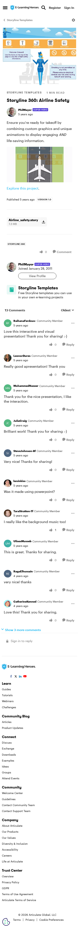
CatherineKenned (24, 601)
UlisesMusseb (22, 541)
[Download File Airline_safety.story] (43, 221)
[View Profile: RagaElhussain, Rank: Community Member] (8, 574)
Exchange (8, 748)
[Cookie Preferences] (6, 922)
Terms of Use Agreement (17, 894)
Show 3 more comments (23, 630)
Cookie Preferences (51, 919)
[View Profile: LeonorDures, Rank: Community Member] (8, 358)
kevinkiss (19, 481)
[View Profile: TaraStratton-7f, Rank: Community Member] (8, 513)
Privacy (30, 919)
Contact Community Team (18, 805)
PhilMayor (25, 109)
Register (55, 7)
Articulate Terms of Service (19, 900)
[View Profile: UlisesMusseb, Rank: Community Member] (8, 543)
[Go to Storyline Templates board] (11, 289)
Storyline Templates (20, 20)
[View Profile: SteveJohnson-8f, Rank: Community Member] (8, 453)
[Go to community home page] (24, 7)
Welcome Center (12, 793)
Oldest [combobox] (67, 310)
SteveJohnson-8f (24, 451)
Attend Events (10, 778)
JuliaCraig (20, 420)
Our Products (10, 831)
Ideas (5, 766)
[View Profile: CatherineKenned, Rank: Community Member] (8, 604)
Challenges (9, 707)
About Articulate (12, 825)
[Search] (43, 7)
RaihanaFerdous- (24, 320)
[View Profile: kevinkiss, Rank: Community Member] (8, 483)
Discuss (7, 742)
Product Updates (12, 727)
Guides (6, 689)
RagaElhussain (23, 571)
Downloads (9, 754)
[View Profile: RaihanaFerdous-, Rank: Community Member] (8, 323)
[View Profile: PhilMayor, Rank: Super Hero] (11, 112)
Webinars (8, 701)
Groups (6, 772)
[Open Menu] (73, 20)
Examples (8, 760)
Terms (17, 919)
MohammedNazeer (25, 385)
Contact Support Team (16, 811)
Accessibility (10, 849)
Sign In (69, 7)
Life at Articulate (12, 861)
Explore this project (22, 188)
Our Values (9, 837)
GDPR (5, 888)
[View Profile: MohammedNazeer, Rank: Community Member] (8, 388)
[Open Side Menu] (5, 8)
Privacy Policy (10, 882)
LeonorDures (21, 355)
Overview (8, 876)
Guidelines (9, 799)
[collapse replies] (39, 318)
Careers (7, 855)
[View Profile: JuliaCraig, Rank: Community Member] (8, 423)
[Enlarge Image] (39, 164)
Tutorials (7, 695)
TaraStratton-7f (23, 511)
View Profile (37, 276)
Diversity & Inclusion (15, 843)
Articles (7, 722)
